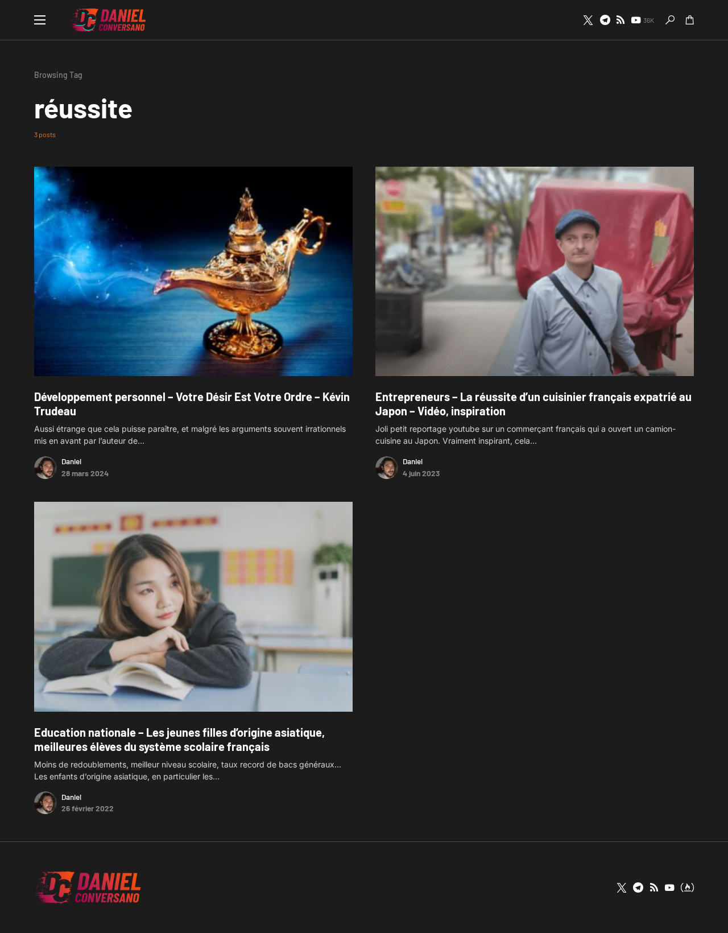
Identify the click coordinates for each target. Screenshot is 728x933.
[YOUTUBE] (669, 887)
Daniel (71, 461)
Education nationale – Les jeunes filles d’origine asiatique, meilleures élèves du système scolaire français (179, 739)
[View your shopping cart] (690, 19)
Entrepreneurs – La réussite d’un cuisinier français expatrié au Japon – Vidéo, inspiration (533, 404)
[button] (40, 19)
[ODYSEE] (687, 887)
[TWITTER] (588, 20)
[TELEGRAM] (605, 20)
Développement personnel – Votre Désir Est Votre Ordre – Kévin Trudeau (192, 404)
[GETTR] (620, 20)
